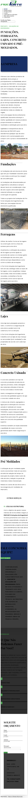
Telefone (6, 739)
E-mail (5, 735)
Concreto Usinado (10, 14)
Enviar (5, 753)
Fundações (8, 11)
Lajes (6, 13)
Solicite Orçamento (5, 558)
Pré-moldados (9, 16)
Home (6, 9)
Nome (5, 730)
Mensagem (6, 746)
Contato (7, 17)
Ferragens (8, 10)
